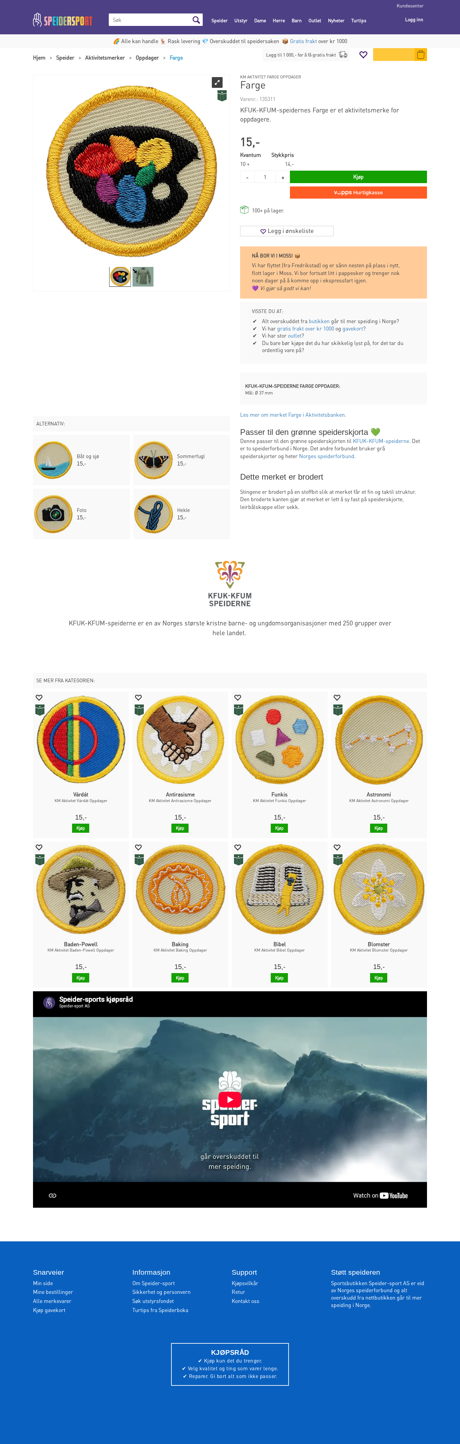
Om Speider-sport (153, 1282)
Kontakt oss (245, 1300)
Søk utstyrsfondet (153, 1300)
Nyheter (336, 20)
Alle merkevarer (52, 1300)
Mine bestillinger (53, 1291)
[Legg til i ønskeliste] (38, 697)
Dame (260, 20)
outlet (294, 335)
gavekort (352, 328)
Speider (219, 20)
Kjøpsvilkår (245, 1282)
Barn (297, 20)
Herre (279, 20)
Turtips (358, 20)
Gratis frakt (303, 40)
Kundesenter (410, 5)
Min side (43, 1282)
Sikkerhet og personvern (161, 1291)
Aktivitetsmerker (105, 57)
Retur (238, 1291)
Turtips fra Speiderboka (160, 1309)
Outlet (314, 20)
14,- (289, 163)
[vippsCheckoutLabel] (358, 192)
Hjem (39, 57)
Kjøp (358, 176)
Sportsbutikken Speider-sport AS (370, 1282)
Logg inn (414, 19)
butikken (319, 320)
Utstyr (241, 20)
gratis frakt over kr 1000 (305, 328)
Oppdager (147, 57)
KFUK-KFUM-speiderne (381, 440)
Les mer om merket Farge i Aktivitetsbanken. (293, 414)
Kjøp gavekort (49, 1309)
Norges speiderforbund (326, 455)
